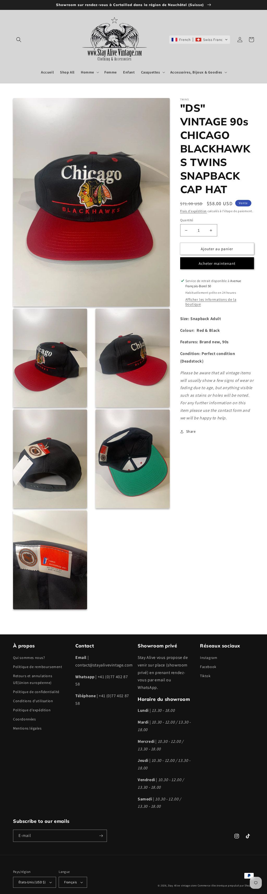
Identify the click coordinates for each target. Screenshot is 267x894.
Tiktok (205, 675)
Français (70, 882)
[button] (19, 39)
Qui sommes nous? (29, 657)
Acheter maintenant (217, 263)
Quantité (186, 220)
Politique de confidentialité (36, 691)
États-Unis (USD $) (32, 882)
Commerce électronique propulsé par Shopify (226, 885)
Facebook (208, 666)
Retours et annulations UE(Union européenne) (32, 679)
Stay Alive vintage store (182, 885)
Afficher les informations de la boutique (210, 302)
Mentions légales (27, 728)
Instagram (208, 657)
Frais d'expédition (193, 211)
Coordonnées (24, 719)
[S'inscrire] (101, 836)
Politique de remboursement (37, 666)
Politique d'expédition (32, 710)
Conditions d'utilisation (33, 701)
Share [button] (191, 431)
